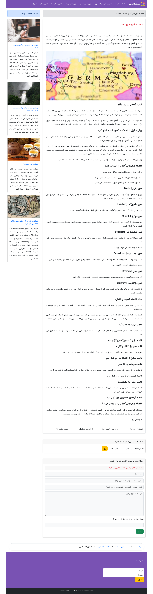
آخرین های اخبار (86, 3)
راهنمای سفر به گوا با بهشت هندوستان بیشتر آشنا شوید (25, 109)
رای (105, 448)
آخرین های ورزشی (71, 3)
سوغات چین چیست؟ (30, 164)
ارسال (140, 531)
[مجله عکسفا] (137, 4)
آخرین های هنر (56, 3)
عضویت (140, 579)
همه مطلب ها (119, 3)
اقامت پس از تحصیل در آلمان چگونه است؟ (26, 46)
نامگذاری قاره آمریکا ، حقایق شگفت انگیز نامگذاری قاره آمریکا (24, 222)
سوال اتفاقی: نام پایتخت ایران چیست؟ (128, 519)
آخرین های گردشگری (103, 3)
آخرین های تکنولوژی (40, 3)
